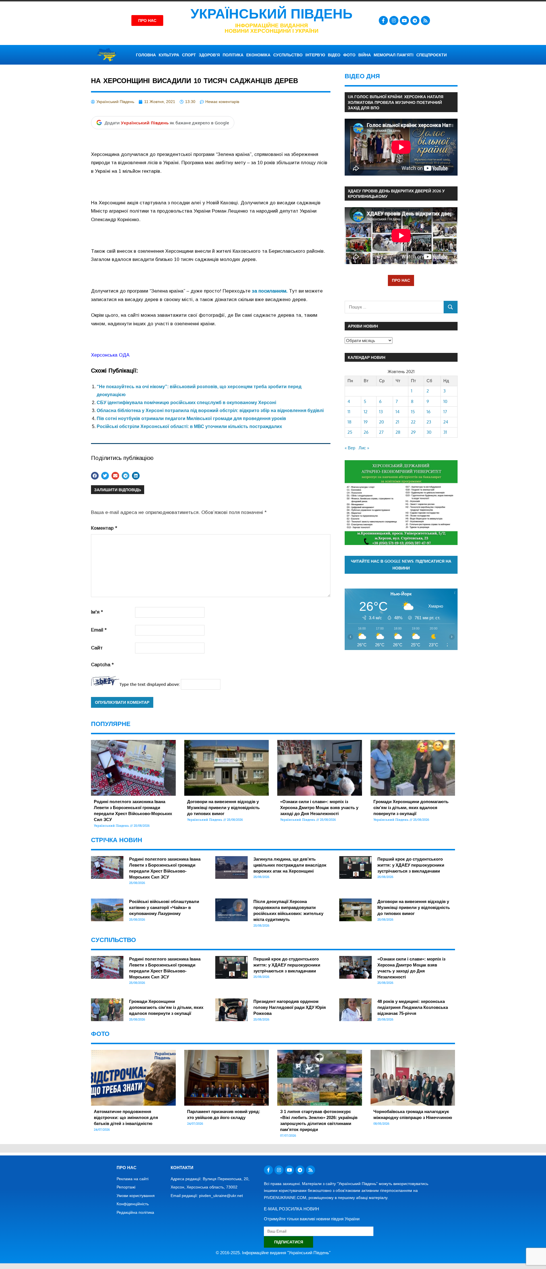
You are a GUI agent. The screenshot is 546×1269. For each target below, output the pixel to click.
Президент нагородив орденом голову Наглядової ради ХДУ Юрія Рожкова (289, 1007)
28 (398, 432)
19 (366, 422)
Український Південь (272, 13)
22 (413, 422)
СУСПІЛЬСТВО (288, 55)
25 (350, 432)
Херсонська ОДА (110, 355)
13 (381, 411)
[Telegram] (414, 20)
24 (445, 422)
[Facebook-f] (383, 20)
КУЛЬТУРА (169, 55)
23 (429, 422)
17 (445, 411)
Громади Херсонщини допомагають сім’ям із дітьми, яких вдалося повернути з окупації (410, 807)
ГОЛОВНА (146, 55)
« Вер (350, 448)
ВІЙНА (364, 55)
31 (445, 432)
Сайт (97, 648)
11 (349, 411)
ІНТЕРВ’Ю (315, 55)
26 (366, 432)
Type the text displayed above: (149, 684)
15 (413, 411)
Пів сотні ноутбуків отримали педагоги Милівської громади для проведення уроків (191, 418)
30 (429, 432)
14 (398, 411)
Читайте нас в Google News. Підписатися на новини (401, 565)
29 (413, 432)
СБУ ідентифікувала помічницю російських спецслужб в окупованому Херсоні (186, 402)
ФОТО (349, 55)
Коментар (104, 528)
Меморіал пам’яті (393, 55)
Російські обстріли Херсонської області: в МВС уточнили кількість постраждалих (189, 426)
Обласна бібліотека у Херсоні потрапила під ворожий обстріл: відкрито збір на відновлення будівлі (210, 410)
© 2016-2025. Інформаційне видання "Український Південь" (273, 1252)
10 (445, 401)
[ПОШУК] (451, 307)
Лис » (364, 448)
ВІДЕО (334, 55)
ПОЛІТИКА (233, 55)
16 (429, 411)
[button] (95, 476)
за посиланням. (270, 291)
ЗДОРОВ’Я (209, 55)
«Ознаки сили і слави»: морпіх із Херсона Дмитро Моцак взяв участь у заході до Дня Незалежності (319, 807)
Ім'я (97, 612)
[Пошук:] (394, 307)
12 (365, 411)
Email (99, 630)
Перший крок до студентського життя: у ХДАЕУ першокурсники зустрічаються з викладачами (410, 865)
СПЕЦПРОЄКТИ (431, 55)
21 (397, 422)
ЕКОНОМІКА (258, 55)
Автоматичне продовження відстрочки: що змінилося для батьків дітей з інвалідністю (126, 1117)
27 (381, 432)
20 (381, 422)
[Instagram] (393, 20)
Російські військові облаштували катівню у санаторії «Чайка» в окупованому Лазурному (164, 907)
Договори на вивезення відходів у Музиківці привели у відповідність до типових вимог (223, 807)
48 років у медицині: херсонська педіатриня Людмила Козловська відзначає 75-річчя (412, 1007)
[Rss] (425, 20)
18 (349, 422)
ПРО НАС (401, 280)
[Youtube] (404, 20)
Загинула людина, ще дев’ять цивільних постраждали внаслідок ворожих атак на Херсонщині (289, 865)
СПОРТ (189, 55)
